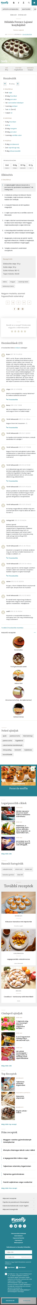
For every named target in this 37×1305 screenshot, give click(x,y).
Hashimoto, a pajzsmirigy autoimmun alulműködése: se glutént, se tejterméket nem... (23, 829)
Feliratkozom (26, 1257)
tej (9, 125)
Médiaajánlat (18, 1242)
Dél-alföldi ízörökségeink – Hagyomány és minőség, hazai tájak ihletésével (22, 1054)
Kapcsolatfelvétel (18, 1238)
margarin (13, 129)
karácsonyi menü (8, 286)
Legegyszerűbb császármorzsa (18, 959)
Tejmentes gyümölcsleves (13, 1174)
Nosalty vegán (18, 926)
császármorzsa (7, 869)
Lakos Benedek (18, 963)
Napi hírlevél (11, 1267)
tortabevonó (14, 144)
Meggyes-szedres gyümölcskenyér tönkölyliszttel (17, 1141)
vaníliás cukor (17, 135)
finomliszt (13, 96)
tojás (10, 93)
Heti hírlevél (22, 1267)
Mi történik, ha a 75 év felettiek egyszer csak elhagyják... (23, 843)
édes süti (13, 15)
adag (13, 84)
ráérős (5, 282)
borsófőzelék (7, 754)
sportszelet (26, 9)
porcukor (13, 99)
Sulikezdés (19, 807)
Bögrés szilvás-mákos (21, 1111)
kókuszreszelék (15, 151)
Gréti (18, 1001)
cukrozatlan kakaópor (16, 103)
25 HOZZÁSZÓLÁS (27, 34)
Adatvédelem (18, 1236)
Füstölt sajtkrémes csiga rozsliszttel (17, 1182)
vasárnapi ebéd (23, 282)
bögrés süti (19, 1107)
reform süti (18, 869)
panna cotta (7, 741)
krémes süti (22, 15)
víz (9, 109)
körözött (18, 750)
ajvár (4, 736)
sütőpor (15, 106)
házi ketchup (28, 736)
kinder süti (28, 869)
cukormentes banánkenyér (12, 745)
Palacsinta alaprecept (20, 1097)
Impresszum (18, 1240)
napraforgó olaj (13, 148)
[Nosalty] (4, 2)
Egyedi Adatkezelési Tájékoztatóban (18, 1290)
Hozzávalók (10, 1300)
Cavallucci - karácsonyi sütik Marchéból (18, 997)
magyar (12, 282)
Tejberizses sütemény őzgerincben (20, 1083)
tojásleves (28, 750)
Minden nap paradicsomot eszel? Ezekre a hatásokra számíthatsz (23, 813)
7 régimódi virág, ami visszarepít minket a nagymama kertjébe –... (22, 1024)
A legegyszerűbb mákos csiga (15, 1158)
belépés (17, 348)
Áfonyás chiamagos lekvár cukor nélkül (19, 1150)
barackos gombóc (8, 875)
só (11, 113)
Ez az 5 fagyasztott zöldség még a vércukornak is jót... (23, 1038)
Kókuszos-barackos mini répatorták (18, 922)
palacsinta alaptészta (23, 1093)
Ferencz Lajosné (18, 30)
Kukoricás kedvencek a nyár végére (15, 1206)
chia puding (7, 750)
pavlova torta (15, 736)
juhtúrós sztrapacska (10, 9)
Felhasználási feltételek (18, 1233)
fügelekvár (19, 741)
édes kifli (20, 875)
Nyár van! (19, 822)
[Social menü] (18, 2)
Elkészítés (26, 1300)
